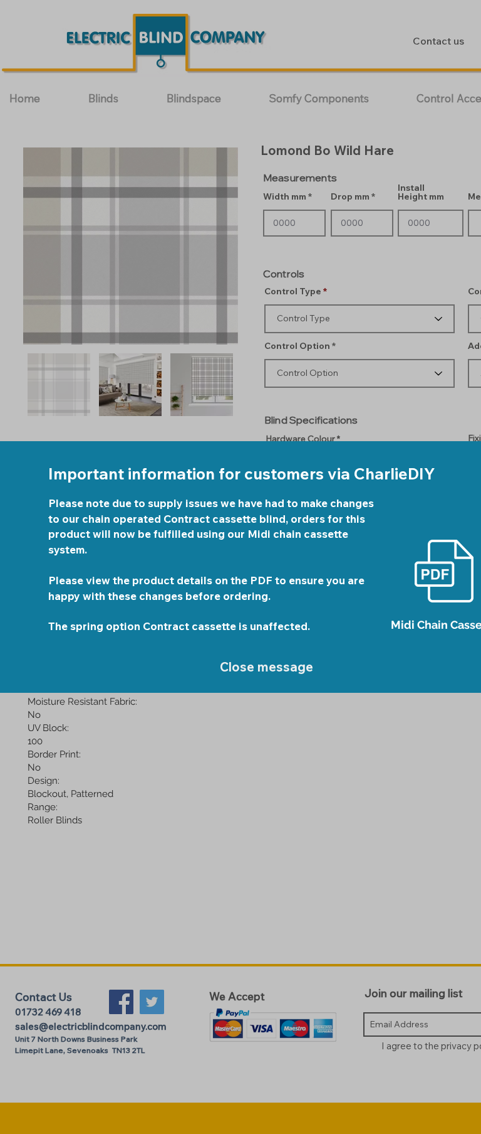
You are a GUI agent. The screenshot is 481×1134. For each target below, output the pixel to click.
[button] (264, 667)
